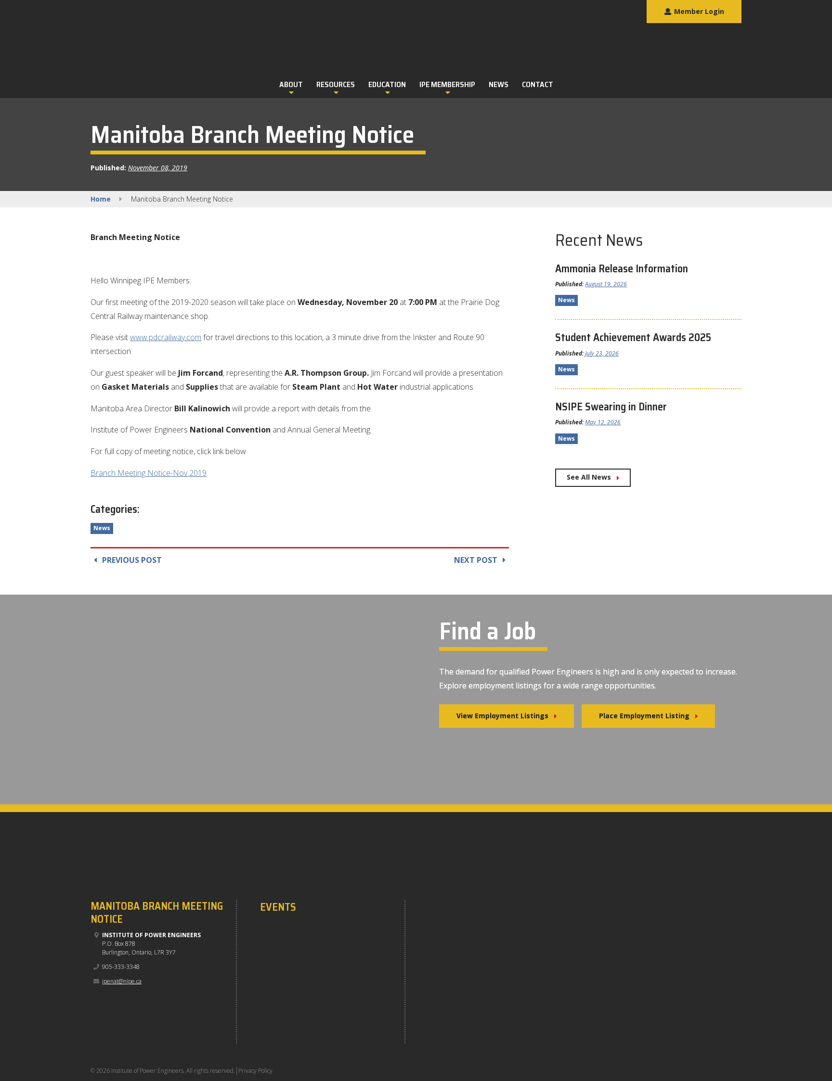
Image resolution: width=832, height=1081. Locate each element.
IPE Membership (447, 84)
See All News (589, 477)
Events (278, 907)
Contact (537, 84)
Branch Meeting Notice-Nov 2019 (149, 473)
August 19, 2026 (606, 284)
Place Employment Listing (644, 715)
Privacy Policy (255, 1071)
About (291, 84)
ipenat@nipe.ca (122, 981)
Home (101, 198)
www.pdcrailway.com (165, 337)
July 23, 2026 (602, 353)
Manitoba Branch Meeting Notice (157, 912)
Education (387, 84)
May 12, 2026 (603, 422)
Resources (335, 84)
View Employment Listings (502, 715)
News (498, 84)
